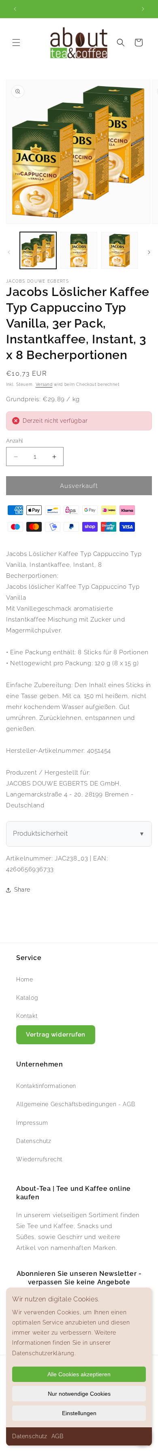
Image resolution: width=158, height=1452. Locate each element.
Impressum (32, 1123)
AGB (57, 1436)
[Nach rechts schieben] (149, 252)
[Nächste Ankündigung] (143, 9)
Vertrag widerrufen (55, 1034)
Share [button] (22, 889)
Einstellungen (79, 1413)
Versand (44, 384)
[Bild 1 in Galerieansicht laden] (38, 250)
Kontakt (26, 1016)
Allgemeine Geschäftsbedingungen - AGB (75, 1104)
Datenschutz (29, 1436)
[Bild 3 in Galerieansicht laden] (119, 250)
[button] (16, 42)
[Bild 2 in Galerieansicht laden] (78, 250)
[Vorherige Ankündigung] (15, 9)
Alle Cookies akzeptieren (79, 1374)
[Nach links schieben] (9, 252)
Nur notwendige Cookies (79, 1393)
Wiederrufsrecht (39, 1159)
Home (24, 979)
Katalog (27, 997)
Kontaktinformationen (46, 1086)
